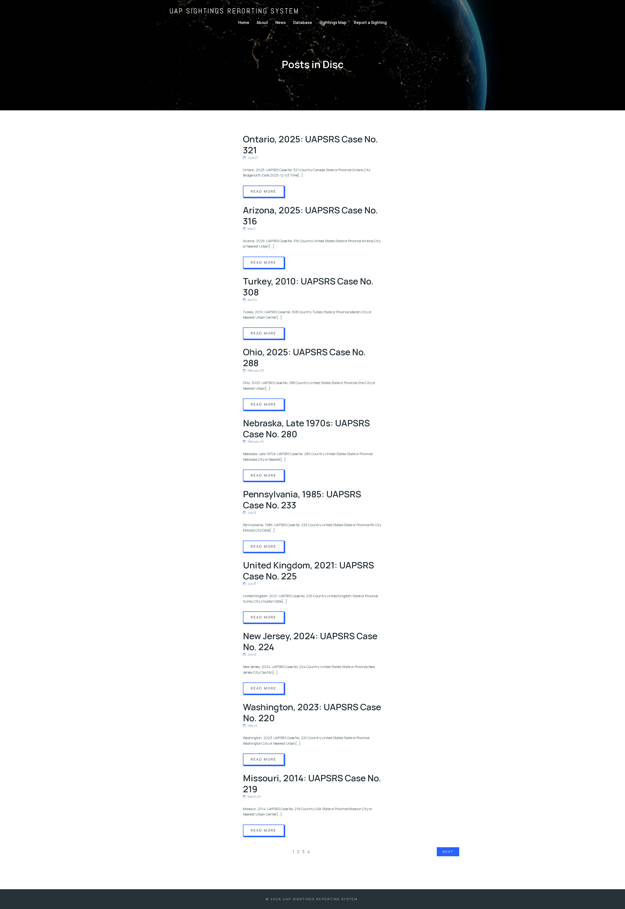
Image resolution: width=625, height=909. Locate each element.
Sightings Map (332, 22)
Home (243, 22)
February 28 (256, 370)
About (262, 22)
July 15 (252, 513)
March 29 (254, 796)
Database (302, 22)
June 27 (253, 158)
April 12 (252, 300)
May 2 (252, 229)
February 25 (256, 441)
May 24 (253, 725)
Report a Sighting (370, 22)
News (280, 22)
